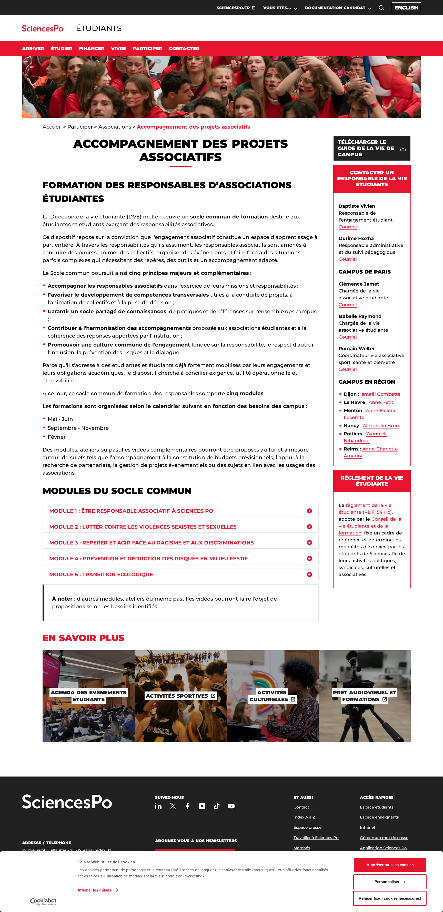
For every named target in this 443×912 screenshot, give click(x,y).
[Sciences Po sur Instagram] (202, 806)
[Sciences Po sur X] (173, 806)
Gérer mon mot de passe (384, 837)
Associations (114, 127)
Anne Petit (381, 402)
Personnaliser (387, 881)
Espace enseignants (379, 817)
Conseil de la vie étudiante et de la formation (370, 526)
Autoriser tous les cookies (390, 865)
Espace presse (307, 827)
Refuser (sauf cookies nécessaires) (390, 898)
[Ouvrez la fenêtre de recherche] (381, 7)
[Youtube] (231, 806)
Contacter (184, 48)
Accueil (52, 127)
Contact (301, 807)
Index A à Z (304, 817)
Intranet (367, 827)
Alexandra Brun (381, 425)
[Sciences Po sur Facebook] (187, 806)
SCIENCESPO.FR (233, 7)
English (406, 8)
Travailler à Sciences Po (316, 837)
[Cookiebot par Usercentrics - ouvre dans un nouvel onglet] (43, 902)
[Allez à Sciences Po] (67, 802)
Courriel (348, 227)
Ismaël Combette (380, 394)
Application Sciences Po (383, 847)
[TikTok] (217, 806)
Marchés (302, 847)
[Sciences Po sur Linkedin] (158, 806)
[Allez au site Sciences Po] (42, 30)
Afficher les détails (94, 890)
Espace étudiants (377, 807)
